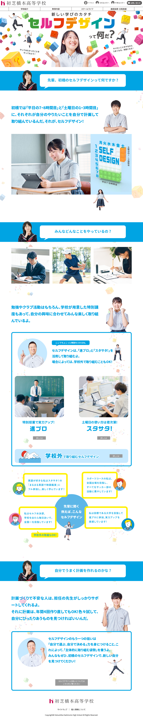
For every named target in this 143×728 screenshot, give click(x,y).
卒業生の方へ (120, 2)
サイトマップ (62, 709)
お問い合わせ (135, 3)
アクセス (91, 2)
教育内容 (56, 9)
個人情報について (78, 709)
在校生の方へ (104, 2)
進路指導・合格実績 (119, 9)
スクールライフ (87, 9)
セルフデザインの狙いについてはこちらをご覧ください (71, 682)
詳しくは (39, 438)
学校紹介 (24, 9)
